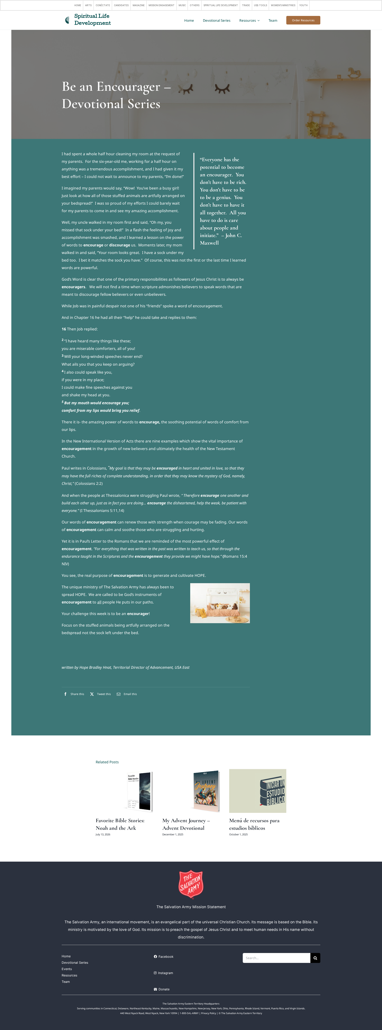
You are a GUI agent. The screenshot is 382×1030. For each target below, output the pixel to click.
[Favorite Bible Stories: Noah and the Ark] (124, 791)
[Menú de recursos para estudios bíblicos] (257, 791)
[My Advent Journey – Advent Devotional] (191, 791)
